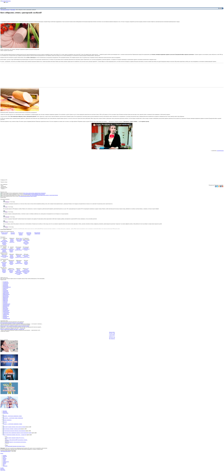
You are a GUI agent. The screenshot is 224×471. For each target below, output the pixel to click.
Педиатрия (5, 307)
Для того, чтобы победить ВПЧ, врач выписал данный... (16, 439)
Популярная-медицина (5, 9)
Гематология (5, 288)
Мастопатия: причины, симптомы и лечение (4, 256)
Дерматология (6, 292)
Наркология (5, 298)
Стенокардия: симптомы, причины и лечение (25, 249)
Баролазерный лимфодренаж (37, 233)
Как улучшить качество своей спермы (26, 243)
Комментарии (5, 413)
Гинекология (5, 291)
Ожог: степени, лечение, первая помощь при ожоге (19, 240)
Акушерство (5, 281)
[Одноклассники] (219, 186)
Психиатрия (5, 309)
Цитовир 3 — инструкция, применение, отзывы (12, 423)
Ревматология (6, 311)
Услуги (4, 463)
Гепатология (5, 290)
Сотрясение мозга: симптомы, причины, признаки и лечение (4, 242)
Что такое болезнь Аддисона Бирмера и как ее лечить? (34, 194)
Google (1, 452)
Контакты (2, 468)
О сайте (2, 467)
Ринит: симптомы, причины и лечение (25, 269)
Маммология (5, 297)
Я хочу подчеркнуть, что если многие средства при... (15, 441)
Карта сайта (2, 469)
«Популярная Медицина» (5, 451)
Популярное (12, 9)
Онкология (5, 301)
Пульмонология (6, 310)
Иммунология (6, 293)
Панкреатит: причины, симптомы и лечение (11, 263)
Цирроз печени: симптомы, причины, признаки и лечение (4, 264)
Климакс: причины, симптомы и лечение (12, 256)
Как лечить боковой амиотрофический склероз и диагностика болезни (44, 195)
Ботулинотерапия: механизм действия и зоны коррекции (11, 322)
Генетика (5, 289)
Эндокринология (6, 318)
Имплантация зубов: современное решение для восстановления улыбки (14, 325)
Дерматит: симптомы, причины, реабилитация (11, 241)
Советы (4, 459)
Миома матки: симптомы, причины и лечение (18, 256)
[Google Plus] (222, 186)
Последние (5, 411)
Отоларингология (6, 303)
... (5, 444)
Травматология (6, 314)
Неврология (5, 299)
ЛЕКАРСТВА (112, 332)
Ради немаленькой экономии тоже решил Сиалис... (15, 446)
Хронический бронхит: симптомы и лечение (18, 273)
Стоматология (6, 313)
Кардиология (5, 295)
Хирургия (5, 317)
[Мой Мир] (220, 186)
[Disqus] (113, 214)
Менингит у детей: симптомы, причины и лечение (11, 271)
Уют (3, 464)
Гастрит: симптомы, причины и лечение (26, 263)
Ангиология (5, 283)
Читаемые (5, 410)
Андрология (5, 284)
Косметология (6, 296)
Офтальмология (6, 304)
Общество (5, 456)
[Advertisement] (21, 17)
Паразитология (6, 305)
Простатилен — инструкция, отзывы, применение (13, 417)
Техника (4, 462)
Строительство (6, 461)
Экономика (5, 465)
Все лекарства (112, 338)
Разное (1, 453)
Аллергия (5, 421)
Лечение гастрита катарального (4, 233)
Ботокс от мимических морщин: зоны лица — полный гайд (12, 329)
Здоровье (4, 455)
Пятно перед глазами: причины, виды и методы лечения (14, 426)
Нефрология (5, 300)
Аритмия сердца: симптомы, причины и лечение (11, 250)
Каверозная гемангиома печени (28, 233)
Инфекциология (6, 294)
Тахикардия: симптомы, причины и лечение (18, 249)
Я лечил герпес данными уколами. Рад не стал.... (15, 437)
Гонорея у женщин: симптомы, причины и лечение (26, 256)
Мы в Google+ (6, 452)
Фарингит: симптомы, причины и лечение (4, 271)
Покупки (4, 458)
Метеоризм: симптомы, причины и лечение (18, 262)
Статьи (4, 460)
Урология (5, 315)
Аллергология (6, 282)
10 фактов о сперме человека (26, 241)
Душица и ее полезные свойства (20, 233)
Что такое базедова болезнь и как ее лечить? (28, 196)
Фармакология (6, 316)
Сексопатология (6, 312)
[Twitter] (217, 186)
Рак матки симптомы (13, 233)
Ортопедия (5, 302)
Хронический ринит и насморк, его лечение (25, 272)
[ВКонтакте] (215, 186)
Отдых (4, 457)
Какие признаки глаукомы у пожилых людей (12, 428)
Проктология (5, 308)
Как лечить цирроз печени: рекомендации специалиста (35, 193)
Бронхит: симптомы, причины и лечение (18, 270)
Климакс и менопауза (7, 419)
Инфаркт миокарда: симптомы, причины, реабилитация (4, 250)
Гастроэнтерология (7, 287)
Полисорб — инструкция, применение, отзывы (12, 415)
